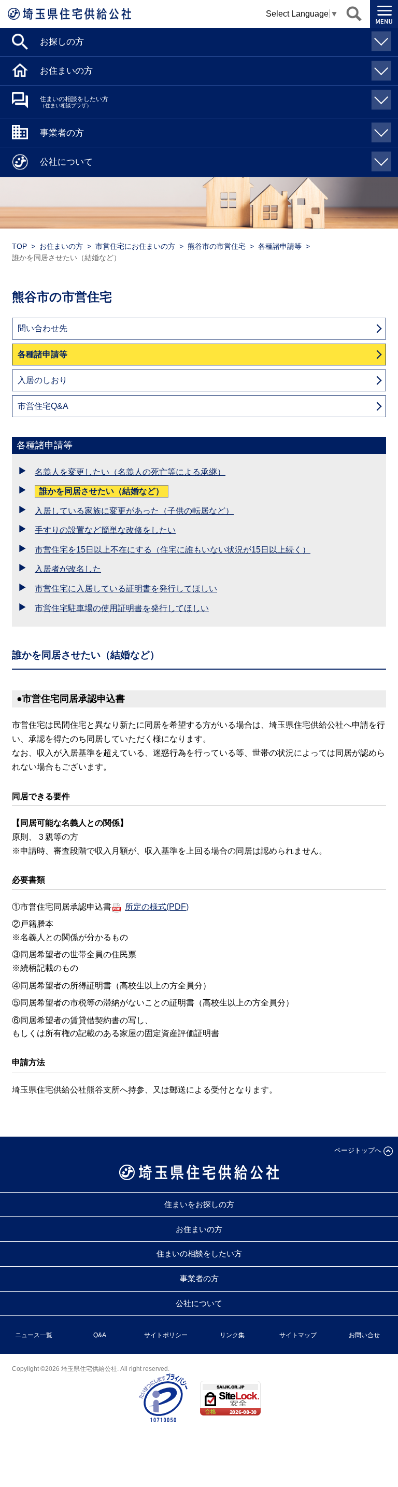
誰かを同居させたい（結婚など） (101, 491)
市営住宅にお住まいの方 (135, 246)
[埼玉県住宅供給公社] (69, 14)
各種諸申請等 (280, 246)
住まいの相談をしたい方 (74, 101)
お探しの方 (62, 42)
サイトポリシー (166, 1335)
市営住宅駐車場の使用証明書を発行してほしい (122, 608)
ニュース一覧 (33, 1335)
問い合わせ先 (42, 328)
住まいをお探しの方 (199, 1204)
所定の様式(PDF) (157, 906)
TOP (19, 246)
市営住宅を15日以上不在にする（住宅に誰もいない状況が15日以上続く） (172, 549)
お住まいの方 (66, 71)
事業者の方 (62, 133)
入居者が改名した (68, 568)
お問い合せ (364, 1335)
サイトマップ (298, 1335)
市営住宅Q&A (43, 406)
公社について (66, 162)
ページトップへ (357, 1150)
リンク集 (232, 1335)
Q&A (99, 1335)
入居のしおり (42, 380)
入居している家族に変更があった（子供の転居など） (134, 510)
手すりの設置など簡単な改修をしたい (105, 530)
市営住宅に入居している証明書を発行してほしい (126, 588)
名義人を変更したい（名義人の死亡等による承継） (130, 472)
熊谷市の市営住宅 (217, 246)
